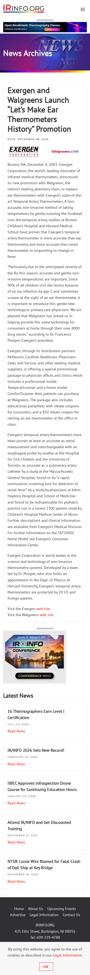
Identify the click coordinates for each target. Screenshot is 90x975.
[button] (83, 9)
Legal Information (44, 914)
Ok (46, 967)
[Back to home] (24, 8)
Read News (16, 731)
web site (43, 608)
